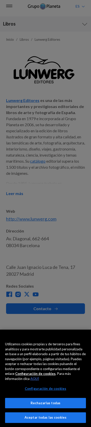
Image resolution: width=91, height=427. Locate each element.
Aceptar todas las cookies (45, 417)
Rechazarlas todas (45, 403)
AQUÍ (34, 379)
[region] (45, 378)
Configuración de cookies (45, 389)
